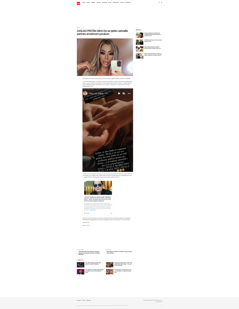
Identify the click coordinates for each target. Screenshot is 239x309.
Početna (78, 27)
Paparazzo (128, 2)
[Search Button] (161, 2)
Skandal (93, 2)
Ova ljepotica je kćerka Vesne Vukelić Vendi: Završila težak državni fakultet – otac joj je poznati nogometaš (123, 264)
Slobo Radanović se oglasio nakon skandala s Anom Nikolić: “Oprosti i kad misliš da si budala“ (94, 271)
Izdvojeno (82, 27)
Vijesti (83, 2)
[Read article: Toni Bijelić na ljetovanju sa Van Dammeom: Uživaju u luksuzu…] (139, 42)
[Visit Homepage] (78, 2)
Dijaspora (104, 2)
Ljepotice (98, 2)
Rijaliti (88, 2)
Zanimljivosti (116, 2)
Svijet (109, 2)
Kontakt (83, 300)
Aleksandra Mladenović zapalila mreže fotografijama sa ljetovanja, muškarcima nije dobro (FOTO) (152, 34)
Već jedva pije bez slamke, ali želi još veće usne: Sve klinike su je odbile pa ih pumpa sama (122, 271)
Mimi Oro (88, 225)
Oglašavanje (88, 300)
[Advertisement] (119, 15)
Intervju (122, 2)
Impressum (79, 300)
